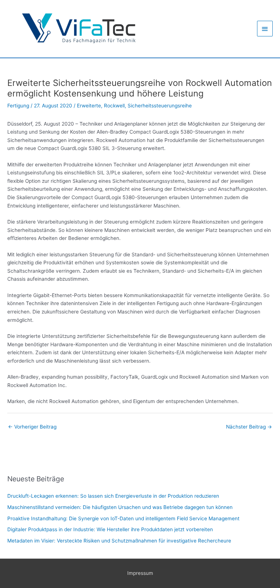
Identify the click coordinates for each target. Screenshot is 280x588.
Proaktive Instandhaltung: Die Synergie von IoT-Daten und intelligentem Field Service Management (123, 518)
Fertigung (18, 105)
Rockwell (114, 105)
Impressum (140, 573)
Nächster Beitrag (249, 427)
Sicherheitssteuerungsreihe (160, 105)
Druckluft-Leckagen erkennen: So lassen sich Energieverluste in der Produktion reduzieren (113, 496)
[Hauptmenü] (265, 28)
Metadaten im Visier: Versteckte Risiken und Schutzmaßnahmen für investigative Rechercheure (119, 541)
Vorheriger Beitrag (32, 427)
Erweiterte (89, 105)
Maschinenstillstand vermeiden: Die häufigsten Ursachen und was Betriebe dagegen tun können (120, 507)
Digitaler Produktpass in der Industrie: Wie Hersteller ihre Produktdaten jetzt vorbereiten (110, 529)
